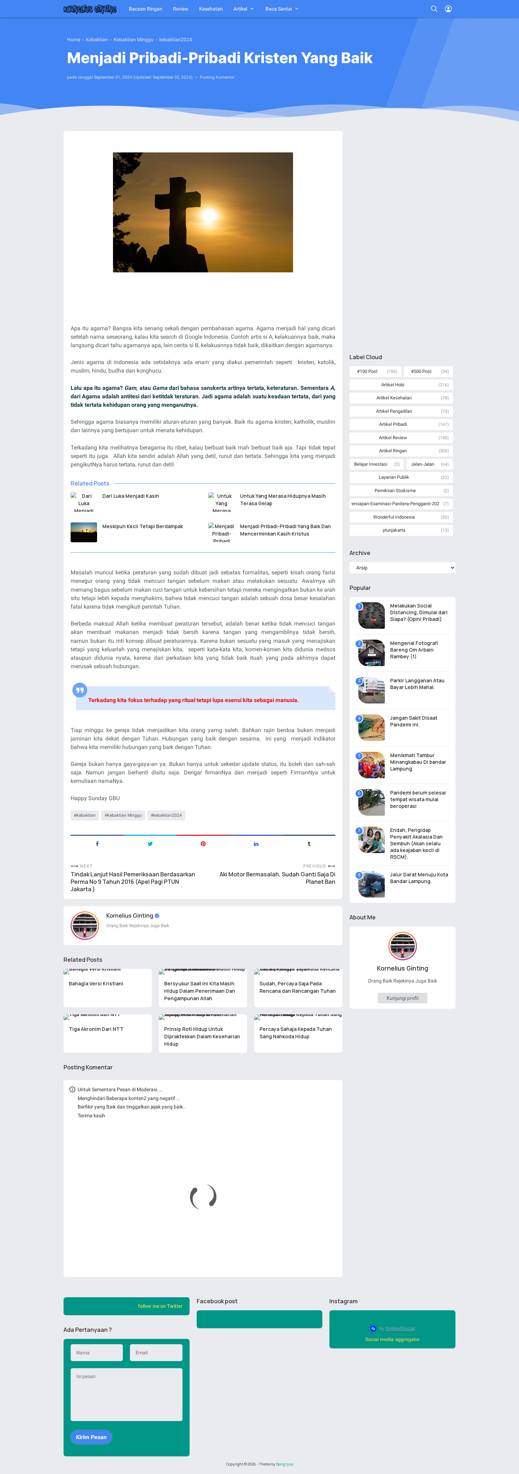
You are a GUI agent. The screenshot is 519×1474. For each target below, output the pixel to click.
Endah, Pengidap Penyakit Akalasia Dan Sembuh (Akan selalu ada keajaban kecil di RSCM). (416, 843)
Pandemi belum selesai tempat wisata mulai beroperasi (418, 799)
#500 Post (421, 371)
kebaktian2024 (167, 815)
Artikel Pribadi (393, 424)
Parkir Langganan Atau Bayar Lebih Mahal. (417, 683)
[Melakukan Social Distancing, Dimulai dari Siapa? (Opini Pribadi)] (371, 615)
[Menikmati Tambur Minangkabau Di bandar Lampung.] (371, 765)
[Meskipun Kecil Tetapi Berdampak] (84, 532)
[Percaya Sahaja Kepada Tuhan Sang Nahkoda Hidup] (298, 1017)
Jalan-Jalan (422, 464)
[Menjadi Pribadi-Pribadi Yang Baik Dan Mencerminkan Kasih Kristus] (221, 532)
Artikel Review (393, 437)
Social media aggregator (392, 1339)
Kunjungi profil (402, 998)
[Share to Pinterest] (203, 843)
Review (181, 9)
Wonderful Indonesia (394, 517)
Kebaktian (86, 815)
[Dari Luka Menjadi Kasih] (84, 502)
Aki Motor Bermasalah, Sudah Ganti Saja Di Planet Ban (277, 878)
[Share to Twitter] (150, 843)
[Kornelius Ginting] (90, 9)
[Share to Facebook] (97, 843)
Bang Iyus (284, 1464)
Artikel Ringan (393, 450)
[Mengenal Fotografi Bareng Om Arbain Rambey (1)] (371, 653)
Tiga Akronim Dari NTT (96, 1029)
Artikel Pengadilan (394, 411)
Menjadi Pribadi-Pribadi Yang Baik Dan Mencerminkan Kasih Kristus (285, 530)
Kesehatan (211, 9)
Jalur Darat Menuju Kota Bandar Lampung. (419, 877)
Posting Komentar (217, 77)
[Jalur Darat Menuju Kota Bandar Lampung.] (371, 884)
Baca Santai (279, 9)
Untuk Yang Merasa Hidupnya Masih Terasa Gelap (283, 500)
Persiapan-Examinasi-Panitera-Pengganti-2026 (395, 503)
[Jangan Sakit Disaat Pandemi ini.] (371, 727)
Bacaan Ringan (145, 9)
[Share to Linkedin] (255, 843)
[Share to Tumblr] (308, 843)
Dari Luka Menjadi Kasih (130, 496)
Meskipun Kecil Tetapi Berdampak (142, 526)
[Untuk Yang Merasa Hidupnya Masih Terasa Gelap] (221, 502)
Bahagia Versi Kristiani (96, 983)
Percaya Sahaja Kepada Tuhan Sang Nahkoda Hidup (296, 1033)
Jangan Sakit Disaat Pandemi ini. (413, 721)
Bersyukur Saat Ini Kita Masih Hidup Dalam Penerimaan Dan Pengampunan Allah (199, 991)
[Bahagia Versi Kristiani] (108, 971)
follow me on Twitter (160, 1306)
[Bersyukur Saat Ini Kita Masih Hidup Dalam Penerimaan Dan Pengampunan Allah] (203, 971)
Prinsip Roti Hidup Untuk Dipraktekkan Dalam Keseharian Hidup (202, 1036)
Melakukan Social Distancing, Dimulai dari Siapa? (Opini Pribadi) (419, 612)
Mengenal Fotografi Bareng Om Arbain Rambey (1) (414, 650)
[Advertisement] (402, 237)
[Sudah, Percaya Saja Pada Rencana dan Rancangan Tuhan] (298, 971)
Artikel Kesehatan (394, 397)
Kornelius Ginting (130, 915)
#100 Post (367, 371)
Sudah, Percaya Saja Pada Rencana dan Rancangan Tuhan (298, 987)
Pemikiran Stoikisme (395, 490)
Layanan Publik (394, 477)
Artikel (240, 9)
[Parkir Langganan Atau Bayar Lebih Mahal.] (371, 690)
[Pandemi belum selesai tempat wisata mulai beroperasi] (371, 802)
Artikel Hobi (392, 384)
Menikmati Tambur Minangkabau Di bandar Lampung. (418, 762)
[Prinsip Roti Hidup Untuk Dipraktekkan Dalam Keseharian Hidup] (203, 1017)
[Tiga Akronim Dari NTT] (108, 1017)
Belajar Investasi (370, 464)
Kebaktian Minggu (124, 815)
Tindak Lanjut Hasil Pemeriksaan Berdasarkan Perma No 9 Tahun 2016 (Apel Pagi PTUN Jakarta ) (133, 882)
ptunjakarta (394, 530)
